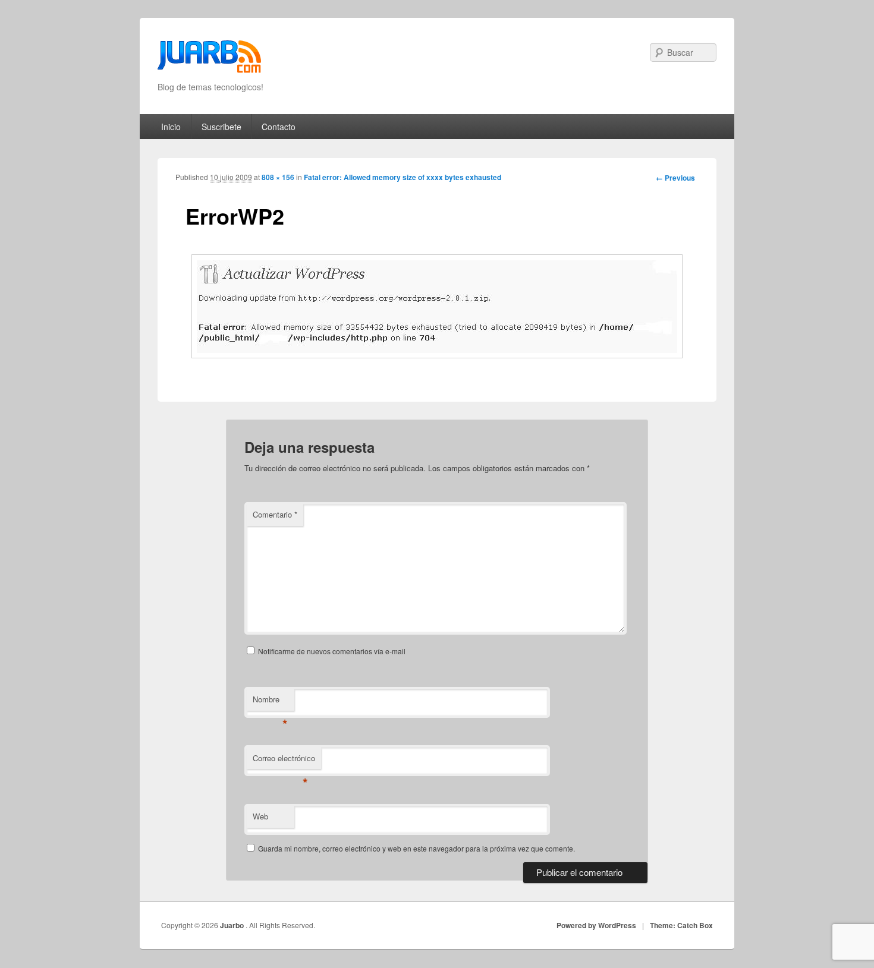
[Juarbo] (209, 60)
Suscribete (221, 127)
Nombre (270, 702)
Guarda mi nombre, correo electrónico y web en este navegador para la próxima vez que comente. (416, 848)
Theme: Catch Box (681, 925)
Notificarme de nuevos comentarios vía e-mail (331, 651)
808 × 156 (278, 177)
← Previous (675, 177)
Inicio (171, 127)
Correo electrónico (284, 761)
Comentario (275, 514)
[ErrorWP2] (437, 306)
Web (260, 816)
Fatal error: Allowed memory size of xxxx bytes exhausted (402, 177)
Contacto (278, 127)
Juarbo (233, 925)
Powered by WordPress (596, 925)
